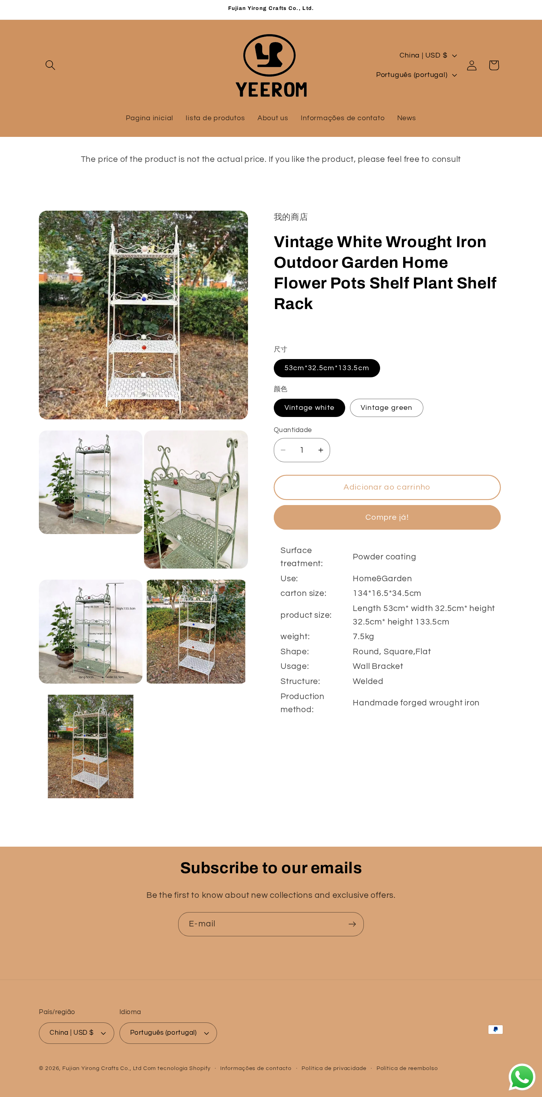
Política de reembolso (407, 1068)
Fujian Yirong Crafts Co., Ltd (101, 1068)
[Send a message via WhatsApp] (522, 1077)
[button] (50, 65)
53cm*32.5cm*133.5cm (327, 368)
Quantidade (293, 430)
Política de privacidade (334, 1068)
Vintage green (387, 407)
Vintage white (309, 407)
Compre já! (387, 517)
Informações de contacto (256, 1068)
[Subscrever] (352, 924)
